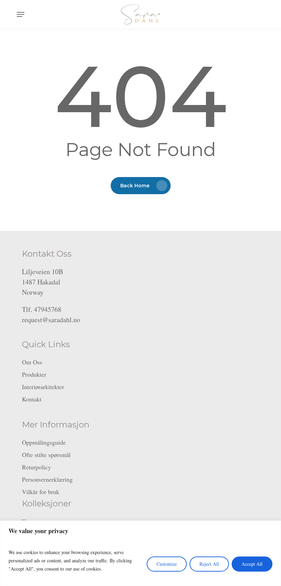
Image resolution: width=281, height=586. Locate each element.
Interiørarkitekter (43, 387)
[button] (20, 14)
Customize (167, 564)
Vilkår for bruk (40, 492)
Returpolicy (36, 467)
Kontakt (31, 399)
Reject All (209, 564)
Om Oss (32, 362)
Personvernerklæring (47, 479)
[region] (140, 553)
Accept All (252, 564)
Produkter (34, 374)
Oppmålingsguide (44, 442)
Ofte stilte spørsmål (46, 454)
